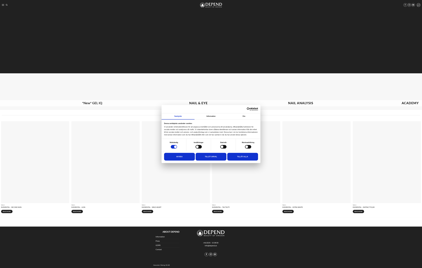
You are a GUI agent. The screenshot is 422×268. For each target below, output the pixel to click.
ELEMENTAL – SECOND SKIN (11, 207)
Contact (159, 249)
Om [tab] (244, 116)
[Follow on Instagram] (409, 5)
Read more (7, 211)
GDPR (158, 245)
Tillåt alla (242, 157)
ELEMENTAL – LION (78, 207)
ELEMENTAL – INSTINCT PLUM (364, 207)
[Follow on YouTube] (413, 5)
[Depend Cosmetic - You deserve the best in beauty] (211, 5)
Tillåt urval (211, 157)
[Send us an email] (215, 254)
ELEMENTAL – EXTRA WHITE (292, 207)
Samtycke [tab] (178, 116)
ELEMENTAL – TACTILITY (221, 207)
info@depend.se (211, 245)
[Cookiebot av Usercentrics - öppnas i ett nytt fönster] (248, 109)
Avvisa (179, 157)
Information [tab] (211, 116)
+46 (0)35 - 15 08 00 (210, 243)
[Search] (6, 5)
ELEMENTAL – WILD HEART (151, 207)
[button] (3, 5)
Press (158, 241)
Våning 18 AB (165, 265)
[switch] (199, 147)
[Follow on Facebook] (405, 5)
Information (160, 237)
